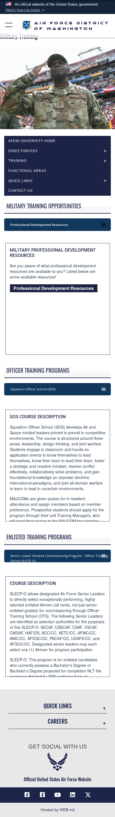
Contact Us (20, 191)
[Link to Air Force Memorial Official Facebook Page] (42, 795)
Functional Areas (27, 171)
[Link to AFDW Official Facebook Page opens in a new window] (27, 795)
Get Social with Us (57, 746)
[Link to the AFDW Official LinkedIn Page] (72, 795)
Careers (58, 721)
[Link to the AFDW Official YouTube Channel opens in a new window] (57, 795)
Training (17, 161)
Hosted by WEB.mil (58, 809)
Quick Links (58, 706)
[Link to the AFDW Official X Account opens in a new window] (88, 795)
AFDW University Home (32, 141)
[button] (26, 10)
